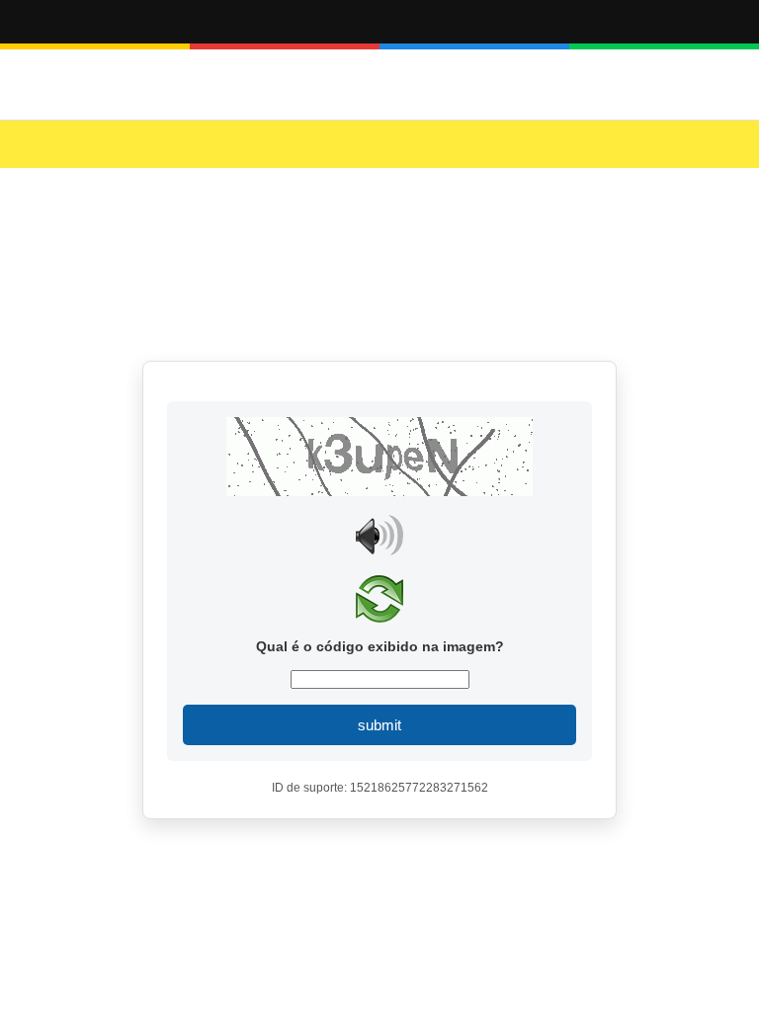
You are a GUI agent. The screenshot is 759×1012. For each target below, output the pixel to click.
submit (379, 725)
